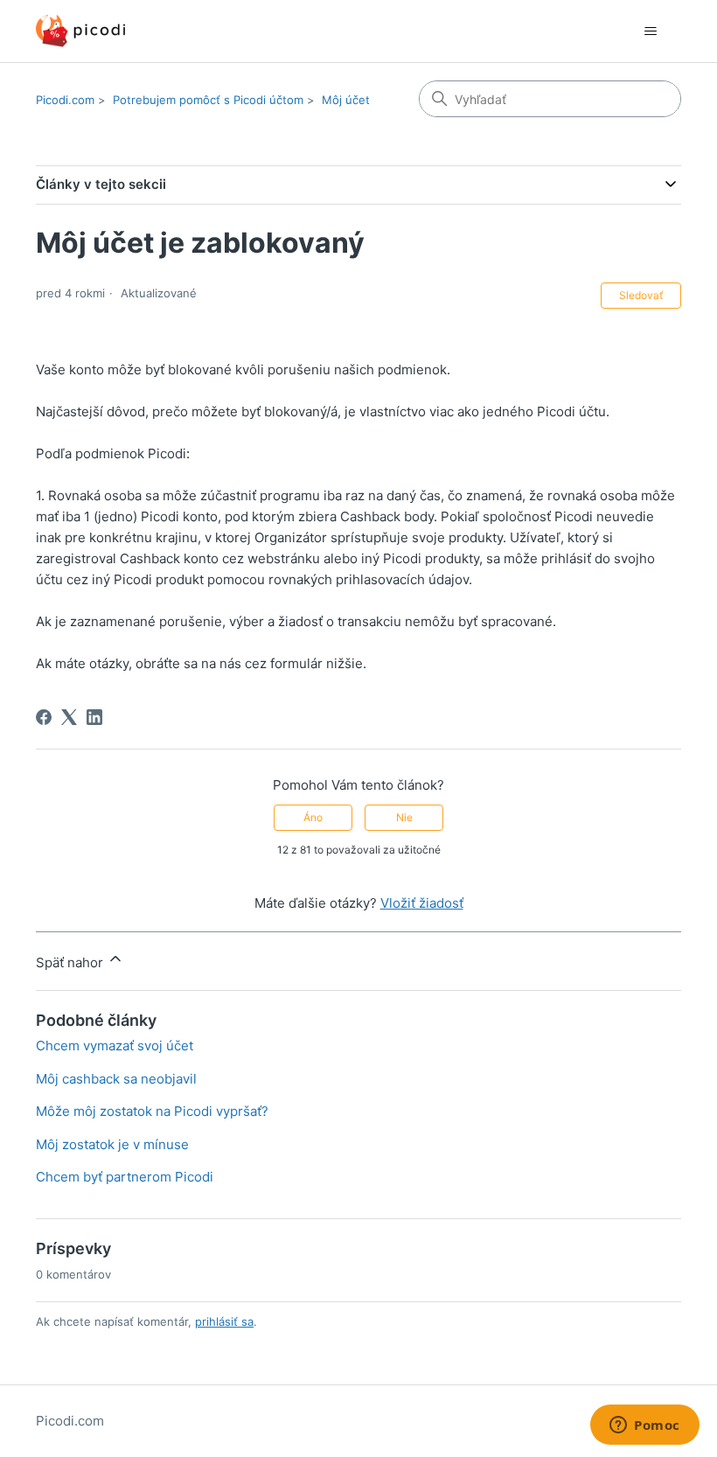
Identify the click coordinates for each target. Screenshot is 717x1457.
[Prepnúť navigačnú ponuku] (650, 31)
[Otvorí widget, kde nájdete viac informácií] (645, 1426)
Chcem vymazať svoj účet (114, 1045)
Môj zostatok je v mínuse (112, 1144)
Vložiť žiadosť (421, 903)
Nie (404, 817)
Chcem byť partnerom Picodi (124, 1176)
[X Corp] (69, 717)
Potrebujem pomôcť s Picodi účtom (208, 100)
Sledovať (641, 295)
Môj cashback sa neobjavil (116, 1078)
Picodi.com (65, 100)
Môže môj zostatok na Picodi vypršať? (152, 1111)
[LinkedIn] (94, 717)
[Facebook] (44, 717)
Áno (313, 817)
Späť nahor (71, 962)
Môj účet (346, 100)
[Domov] (80, 31)
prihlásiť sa (224, 1321)
